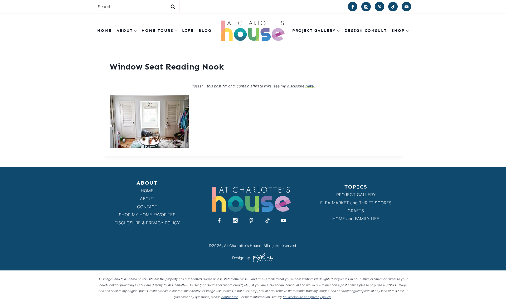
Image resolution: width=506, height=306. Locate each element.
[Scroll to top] (492, 289)
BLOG (204, 30)
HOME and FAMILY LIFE (355, 218)
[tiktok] (393, 6)
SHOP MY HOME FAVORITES (147, 214)
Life (188, 30)
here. (310, 86)
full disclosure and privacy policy (307, 297)
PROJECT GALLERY (356, 194)
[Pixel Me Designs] (262, 258)
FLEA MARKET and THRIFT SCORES (356, 202)
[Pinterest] (379, 6)
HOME (147, 190)
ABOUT (147, 198)
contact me (229, 297)
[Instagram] (366, 6)
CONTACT (147, 206)
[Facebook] (352, 6)
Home (104, 30)
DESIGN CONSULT (365, 30)
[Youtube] (406, 6)
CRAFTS (356, 210)
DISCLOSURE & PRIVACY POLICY (147, 222)
